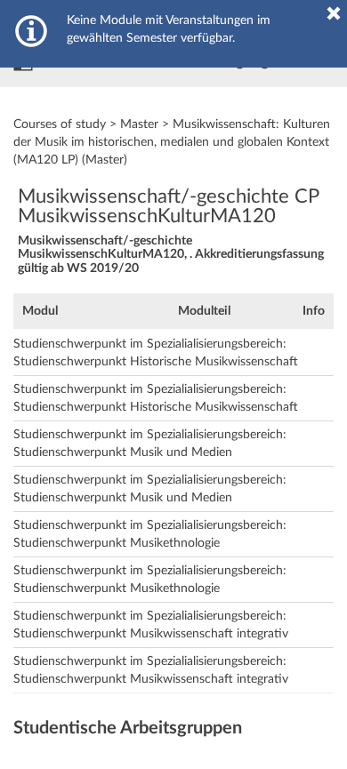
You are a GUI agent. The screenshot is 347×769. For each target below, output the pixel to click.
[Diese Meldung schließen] (334, 13)
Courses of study (59, 124)
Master (139, 124)
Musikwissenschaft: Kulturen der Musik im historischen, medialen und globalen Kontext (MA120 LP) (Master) (171, 142)
